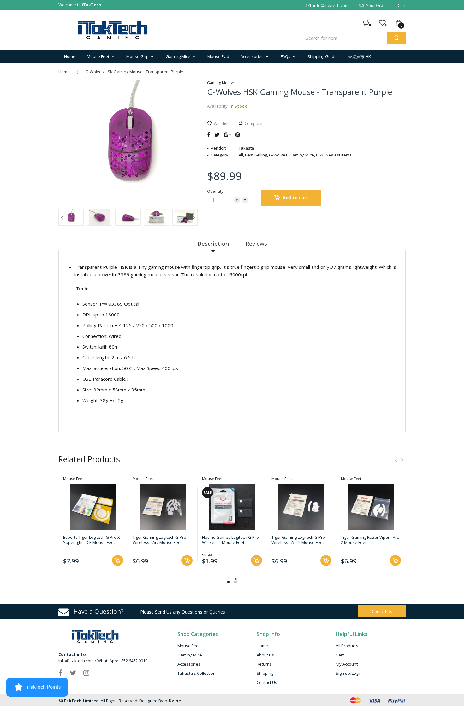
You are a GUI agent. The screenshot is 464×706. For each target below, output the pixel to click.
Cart (402, 5)
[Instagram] (86, 672)
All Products (347, 646)
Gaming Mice (189, 655)
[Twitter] (217, 134)
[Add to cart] (117, 560)
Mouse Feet (188, 646)
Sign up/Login (349, 673)
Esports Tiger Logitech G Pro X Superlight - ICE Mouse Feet (91, 539)
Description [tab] (213, 243)
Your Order (376, 5)
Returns (264, 664)
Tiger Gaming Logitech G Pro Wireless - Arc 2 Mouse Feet (298, 539)
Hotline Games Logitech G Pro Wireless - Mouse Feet (230, 539)
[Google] (227, 134)
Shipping (265, 673)
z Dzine (173, 700)
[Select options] (256, 560)
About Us (265, 655)
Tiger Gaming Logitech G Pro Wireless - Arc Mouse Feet (159, 539)
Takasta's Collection (196, 673)
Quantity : (216, 191)
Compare (253, 123)
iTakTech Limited (80, 700)
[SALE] (232, 506)
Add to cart (295, 198)
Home (64, 71)
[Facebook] (208, 134)
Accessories (188, 664)
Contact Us (267, 682)
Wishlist (221, 123)
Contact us (382, 611)
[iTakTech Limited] (113, 30)
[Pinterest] (237, 134)
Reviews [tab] (256, 243)
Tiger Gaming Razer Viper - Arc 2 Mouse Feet (370, 539)
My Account (347, 664)
